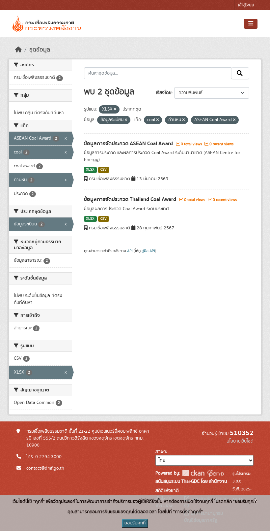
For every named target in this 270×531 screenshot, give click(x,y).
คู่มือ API (148, 251)
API (130, 251)
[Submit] (240, 73)
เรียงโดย (164, 92)
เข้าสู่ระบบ (246, 5)
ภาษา (160, 451)
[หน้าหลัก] (18, 50)
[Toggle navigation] (250, 24)
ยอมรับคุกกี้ (135, 523)
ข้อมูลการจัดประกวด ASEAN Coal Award (129, 143)
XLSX (90, 169)
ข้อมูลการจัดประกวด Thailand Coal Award (130, 199)
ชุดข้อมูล (39, 50)
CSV (103, 169)
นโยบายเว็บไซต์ (240, 441)
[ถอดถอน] (115, 109)
